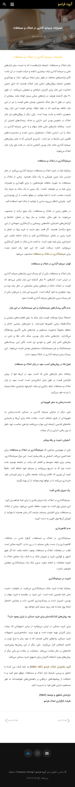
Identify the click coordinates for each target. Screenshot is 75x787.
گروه (68, 667)
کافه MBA (36, 667)
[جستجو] (4, 4)
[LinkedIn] (28, 753)
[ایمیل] (47, 753)
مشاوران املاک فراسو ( (54, 667)
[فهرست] (12, 4)
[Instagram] (37, 753)
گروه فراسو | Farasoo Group (31, 772)
